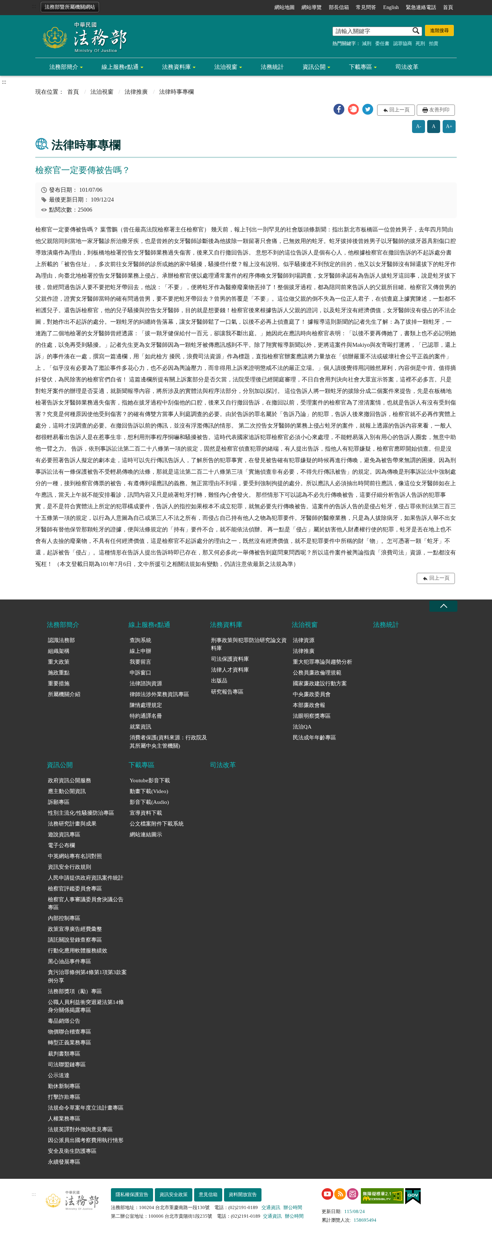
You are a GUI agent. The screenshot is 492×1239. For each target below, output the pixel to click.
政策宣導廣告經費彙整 (75, 929)
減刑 (366, 43)
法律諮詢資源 (146, 683)
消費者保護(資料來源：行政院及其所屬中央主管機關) (168, 742)
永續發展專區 (64, 1162)
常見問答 (366, 7)
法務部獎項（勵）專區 (75, 991)
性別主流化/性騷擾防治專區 (81, 813)
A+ (449, 126)
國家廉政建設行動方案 (320, 683)
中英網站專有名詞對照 (75, 856)
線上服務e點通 (120, 67)
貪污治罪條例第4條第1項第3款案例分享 (87, 976)
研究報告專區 (227, 692)
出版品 (219, 680)
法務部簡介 (63, 67)
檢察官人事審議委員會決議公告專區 (86, 904)
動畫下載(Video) (149, 791)
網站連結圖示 (146, 834)
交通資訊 (270, 1207)
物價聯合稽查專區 (69, 1032)
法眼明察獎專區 (312, 716)
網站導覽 (311, 7)
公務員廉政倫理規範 (317, 673)
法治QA (302, 727)
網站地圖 (284, 7)
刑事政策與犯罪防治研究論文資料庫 (249, 644)
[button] (339, 109)
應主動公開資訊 (67, 791)
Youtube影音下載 (150, 780)
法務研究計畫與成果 (72, 824)
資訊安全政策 (174, 1194)
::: (34, 6)
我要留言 (140, 662)
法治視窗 (225, 67)
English (391, 7)
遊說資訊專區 (64, 834)
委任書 (382, 43)
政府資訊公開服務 (69, 780)
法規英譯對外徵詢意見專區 (80, 1129)
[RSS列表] (340, 1194)
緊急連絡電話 (421, 7)
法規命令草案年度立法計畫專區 (86, 1108)
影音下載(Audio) (149, 802)
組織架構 (59, 651)
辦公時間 (292, 1207)
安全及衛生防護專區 (72, 1151)
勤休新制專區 (64, 1086)
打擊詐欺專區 (64, 1097)
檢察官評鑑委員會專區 (75, 888)
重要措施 (59, 683)
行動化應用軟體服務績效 (77, 950)
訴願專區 (59, 802)
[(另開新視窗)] (327, 1194)
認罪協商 (402, 43)
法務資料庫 (176, 67)
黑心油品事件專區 (69, 961)
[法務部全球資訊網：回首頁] (82, 37)
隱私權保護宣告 (132, 1194)
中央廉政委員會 (312, 694)
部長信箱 (339, 7)
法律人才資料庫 (230, 670)
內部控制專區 (64, 918)
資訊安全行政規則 (69, 867)
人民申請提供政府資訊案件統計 (86, 878)
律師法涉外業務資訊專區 (159, 694)
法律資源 (303, 640)
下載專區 (360, 67)
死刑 (420, 43)
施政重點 (59, 673)
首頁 (448, 7)
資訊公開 (314, 67)
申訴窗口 (140, 673)
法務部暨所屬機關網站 (70, 7)
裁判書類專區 (64, 1054)
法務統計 (272, 67)
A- (418, 126)
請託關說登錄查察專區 (75, 940)
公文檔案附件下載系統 (157, 824)
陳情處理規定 (146, 705)
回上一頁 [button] (399, 109)
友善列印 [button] (439, 109)
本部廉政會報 (309, 705)
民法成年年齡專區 (314, 737)
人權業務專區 (64, 1118)
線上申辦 (140, 651)
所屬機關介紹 (64, 694)
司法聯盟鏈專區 (67, 1064)
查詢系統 (140, 640)
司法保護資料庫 (230, 659)
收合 (443, 606)
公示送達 (59, 1075)
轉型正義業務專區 (69, 1042)
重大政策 (59, 662)
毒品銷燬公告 (64, 1021)
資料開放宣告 (243, 1194)
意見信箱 (208, 1194)
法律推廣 (136, 92)
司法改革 (407, 67)
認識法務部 (61, 640)
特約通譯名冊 (146, 716)
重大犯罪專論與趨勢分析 (322, 662)
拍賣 (433, 43)
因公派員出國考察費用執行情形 (86, 1140)
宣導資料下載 (146, 813)
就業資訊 (140, 727)
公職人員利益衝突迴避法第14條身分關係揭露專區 (86, 1006)
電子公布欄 (61, 845)
